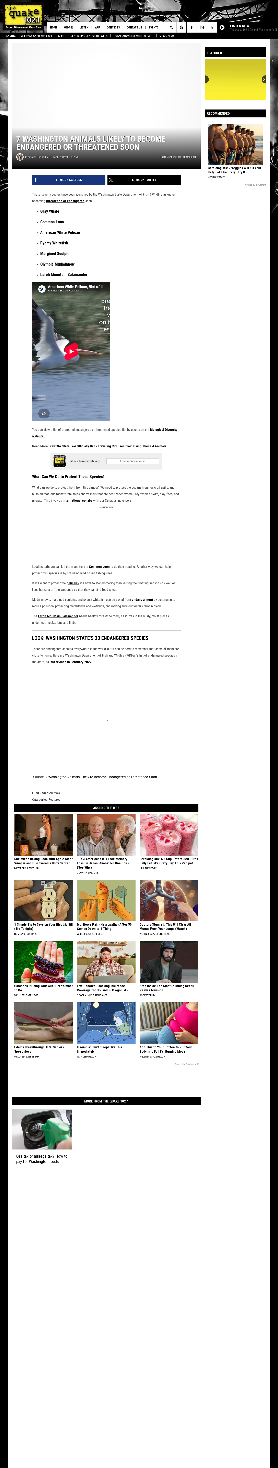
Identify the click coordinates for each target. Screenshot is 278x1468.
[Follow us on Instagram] (202, 27)
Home (53, 27)
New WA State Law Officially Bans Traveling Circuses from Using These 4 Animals (107, 446)
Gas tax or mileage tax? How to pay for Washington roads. (42, 1159)
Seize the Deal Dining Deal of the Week (82, 35)
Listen (84, 27)
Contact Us (134, 27)
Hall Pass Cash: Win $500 (36, 35)
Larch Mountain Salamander (58, 616)
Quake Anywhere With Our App (133, 35)
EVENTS (154, 27)
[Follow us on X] (212, 27)
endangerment (142, 600)
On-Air (68, 27)
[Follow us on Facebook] (192, 27)
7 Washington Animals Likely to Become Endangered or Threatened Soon (101, 777)
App (97, 27)
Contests (113, 27)
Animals (54, 793)
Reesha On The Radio (36, 157)
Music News (167, 35)
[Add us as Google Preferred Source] (181, 27)
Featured (54, 799)
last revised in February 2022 (71, 662)
